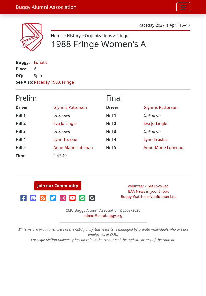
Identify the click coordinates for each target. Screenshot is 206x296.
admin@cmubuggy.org (103, 215)
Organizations (98, 35)
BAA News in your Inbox (148, 191)
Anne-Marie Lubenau (73, 147)
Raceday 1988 (47, 82)
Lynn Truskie (65, 139)
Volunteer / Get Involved (148, 186)
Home (57, 35)
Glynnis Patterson (70, 107)
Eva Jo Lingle (65, 123)
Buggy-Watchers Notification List (148, 196)
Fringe (122, 35)
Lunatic (41, 62)
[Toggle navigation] (183, 7)
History (74, 35)
